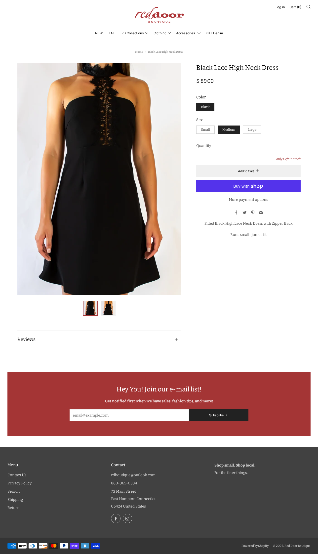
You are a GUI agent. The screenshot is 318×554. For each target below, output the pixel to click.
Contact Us (16, 475)
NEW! (99, 33)
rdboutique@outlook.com (133, 475)
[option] (99, 179)
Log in (280, 7)
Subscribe (216, 415)
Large (252, 130)
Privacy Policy (19, 483)
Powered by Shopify (255, 546)
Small (205, 130)
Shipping (15, 499)
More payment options (248, 199)
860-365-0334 (124, 483)
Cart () (295, 7)
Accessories (186, 33)
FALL (112, 33)
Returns (14, 508)
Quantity (203, 145)
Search (13, 491)
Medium (228, 130)
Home (139, 51)
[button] (90, 308)
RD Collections (132, 33)
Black (205, 107)
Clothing (160, 33)
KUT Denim (214, 33)
